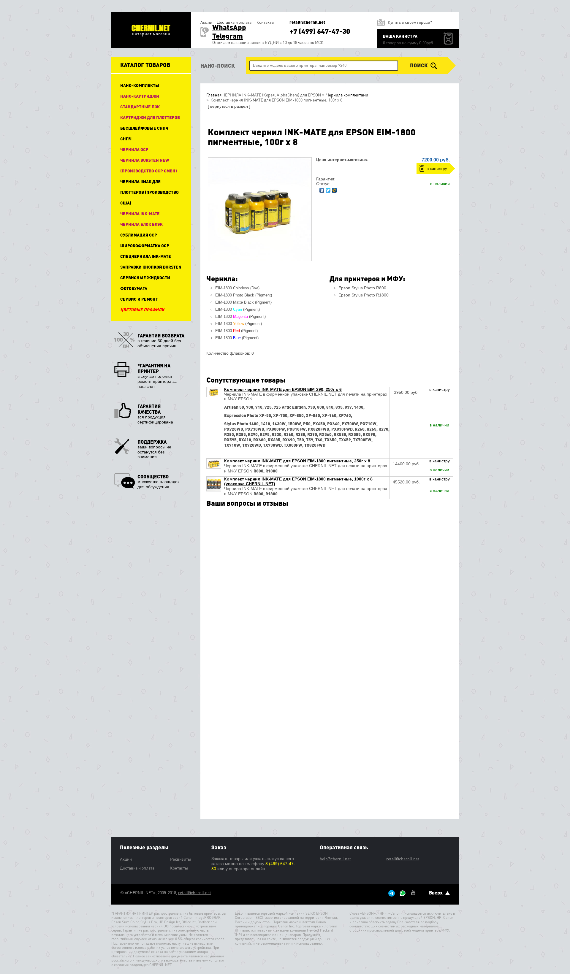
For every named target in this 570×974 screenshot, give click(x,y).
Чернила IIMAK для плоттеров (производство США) (149, 192)
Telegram (227, 35)
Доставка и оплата (234, 22)
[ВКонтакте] (322, 188)
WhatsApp (229, 27)
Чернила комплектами (346, 94)
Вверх (436, 892)
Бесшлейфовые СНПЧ (144, 128)
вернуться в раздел (229, 106)
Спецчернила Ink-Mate (145, 256)
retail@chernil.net (307, 22)
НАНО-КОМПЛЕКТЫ (139, 85)
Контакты (265, 22)
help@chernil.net (335, 858)
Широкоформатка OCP (144, 245)
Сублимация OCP (138, 234)
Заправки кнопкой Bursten (150, 266)
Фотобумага (133, 288)
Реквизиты (180, 859)
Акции (206, 22)
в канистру (437, 168)
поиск (419, 65)
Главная (213, 94)
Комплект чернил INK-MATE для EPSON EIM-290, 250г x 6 (283, 389)
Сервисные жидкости (145, 277)
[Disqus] (329, 587)
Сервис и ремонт (139, 299)
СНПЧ (126, 138)
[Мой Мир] (334, 188)
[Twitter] (328, 188)
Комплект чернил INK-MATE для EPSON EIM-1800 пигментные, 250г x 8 (297, 461)
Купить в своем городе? (410, 22)
